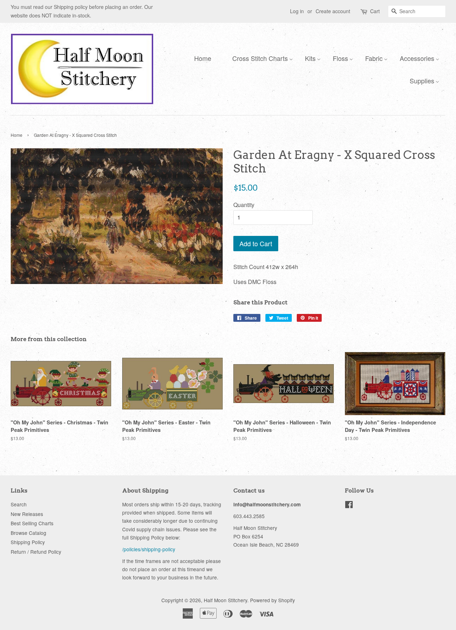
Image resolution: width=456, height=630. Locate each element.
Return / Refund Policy (36, 551)
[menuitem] (201, 57)
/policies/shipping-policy (148, 549)
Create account (333, 11)
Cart (375, 11)
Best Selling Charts (32, 523)
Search (19, 504)
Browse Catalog (28, 532)
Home (16, 135)
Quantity (243, 205)
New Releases (27, 513)
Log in (297, 11)
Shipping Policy (28, 542)
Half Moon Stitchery (225, 600)
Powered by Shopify (272, 600)
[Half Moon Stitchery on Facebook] (349, 505)
